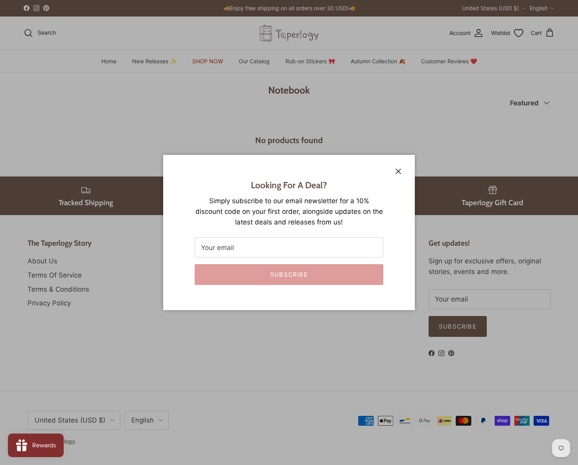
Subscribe (289, 274)
